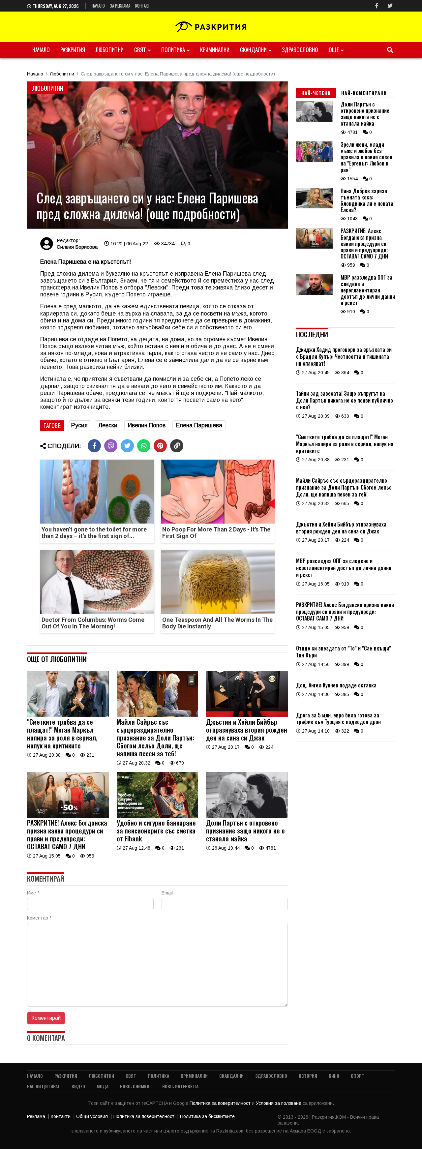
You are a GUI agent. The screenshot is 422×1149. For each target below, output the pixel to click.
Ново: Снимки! (135, 1086)
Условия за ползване (279, 1103)
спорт (357, 1075)
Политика (173, 49)
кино (334, 1075)
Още (334, 49)
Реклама (36, 1116)
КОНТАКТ (142, 5)
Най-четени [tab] (316, 92)
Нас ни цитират (43, 1086)
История (308, 1075)
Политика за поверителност (221, 1103)
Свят (140, 49)
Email (167, 893)
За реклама (120, 5)
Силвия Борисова (77, 246)
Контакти (61, 1116)
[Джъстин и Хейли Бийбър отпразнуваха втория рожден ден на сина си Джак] (247, 715)
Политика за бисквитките (207, 1116)
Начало (98, 5)
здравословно (300, 49)
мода (102, 1086)
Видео (78, 1086)
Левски (107, 425)
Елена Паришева (199, 425)
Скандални (253, 49)
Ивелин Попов (147, 425)
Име (33, 893)
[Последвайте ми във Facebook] (377, 5)
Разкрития (72, 49)
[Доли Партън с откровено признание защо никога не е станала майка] (247, 816)
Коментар (39, 918)
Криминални (214, 49)
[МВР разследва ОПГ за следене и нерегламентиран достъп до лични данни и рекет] (314, 293)
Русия (79, 425)
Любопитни (110, 49)
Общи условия (92, 1116)
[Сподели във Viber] (110, 445)
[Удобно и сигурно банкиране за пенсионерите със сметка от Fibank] (157, 816)
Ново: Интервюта (180, 1086)
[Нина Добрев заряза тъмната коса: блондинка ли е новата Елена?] (314, 206)
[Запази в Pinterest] (160, 445)
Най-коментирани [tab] (364, 92)
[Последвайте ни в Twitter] (390, 5)
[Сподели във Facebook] (94, 445)
